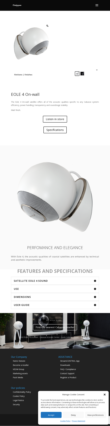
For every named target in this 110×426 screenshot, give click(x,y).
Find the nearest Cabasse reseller (55, 327)
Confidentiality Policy (22, 392)
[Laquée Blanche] (77, 74)
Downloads (65, 365)
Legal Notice (18, 400)
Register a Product (68, 377)
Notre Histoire (19, 361)
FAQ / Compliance (68, 369)
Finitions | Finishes (23, 74)
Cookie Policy (65, 421)
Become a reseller (21, 365)
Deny (73, 415)
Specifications (55, 130)
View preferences (95, 415)
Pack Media (18, 377)
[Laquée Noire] (82, 74)
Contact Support (67, 373)
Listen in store (55, 119)
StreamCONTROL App (70, 361)
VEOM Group (18, 369)
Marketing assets (20, 373)
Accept (51, 415)
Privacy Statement (78, 421)
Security (16, 404)
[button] (104, 394)
